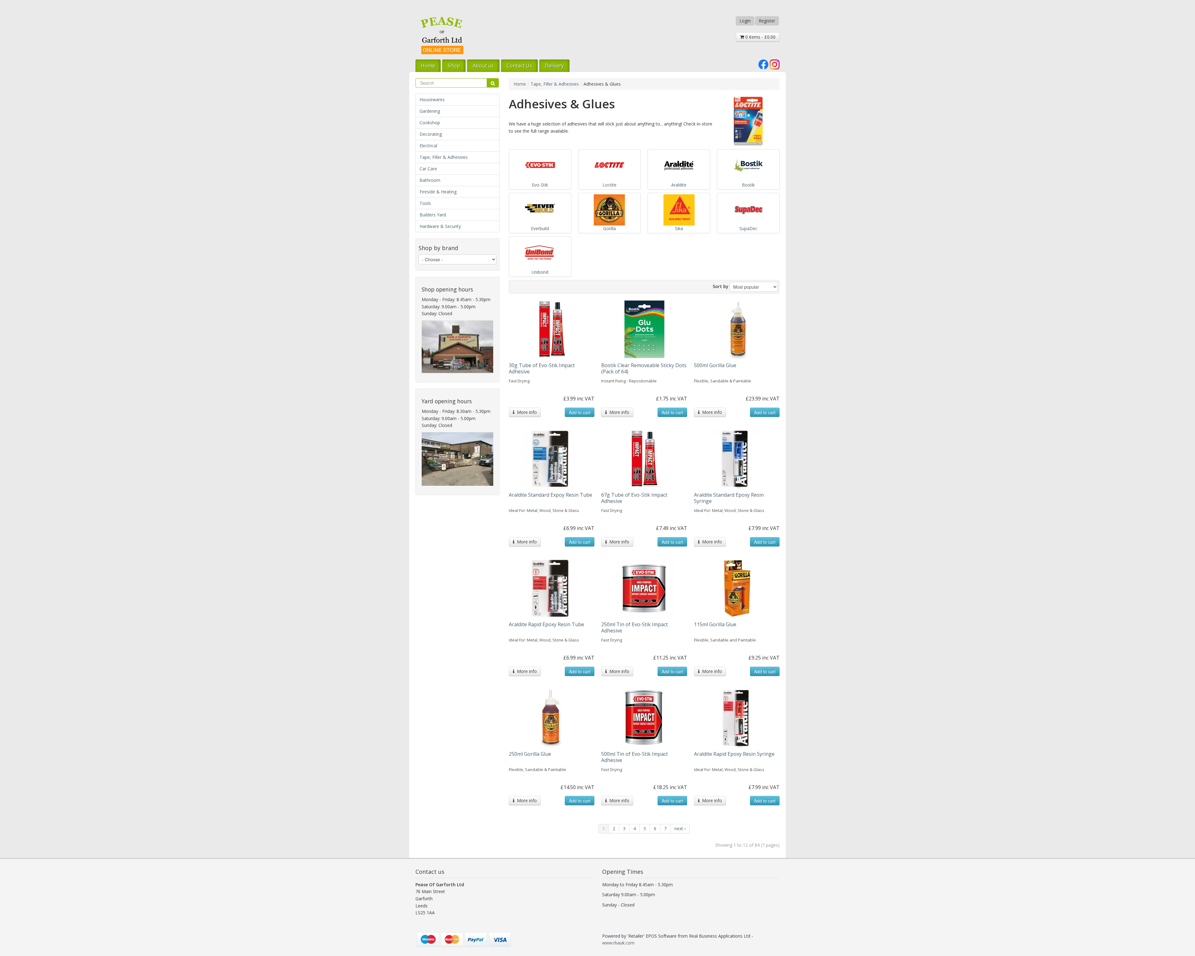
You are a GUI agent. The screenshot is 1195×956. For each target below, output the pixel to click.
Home (428, 65)
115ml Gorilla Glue (715, 624)
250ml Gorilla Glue (530, 753)
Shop (454, 65)
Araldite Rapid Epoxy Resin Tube (546, 624)
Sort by (721, 286)
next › (680, 828)
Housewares (432, 99)
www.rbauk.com (618, 943)
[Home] (441, 35)
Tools (425, 203)
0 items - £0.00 (760, 37)
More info (525, 412)
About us (483, 65)
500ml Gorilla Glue (715, 365)
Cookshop (429, 122)
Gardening (429, 111)
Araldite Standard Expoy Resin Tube (550, 494)
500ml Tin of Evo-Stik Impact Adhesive (634, 757)
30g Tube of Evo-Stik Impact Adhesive (542, 368)
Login (745, 21)
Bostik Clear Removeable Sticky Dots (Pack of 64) (644, 368)
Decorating (430, 134)
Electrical (428, 146)
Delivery (554, 65)
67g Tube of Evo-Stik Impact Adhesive (634, 497)
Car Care (428, 169)
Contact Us (519, 65)
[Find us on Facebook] (763, 64)
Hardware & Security (440, 226)
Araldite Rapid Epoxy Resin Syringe (734, 753)
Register (767, 21)
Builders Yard (432, 215)
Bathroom (429, 180)
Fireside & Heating (438, 192)
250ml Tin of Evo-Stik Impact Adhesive (634, 627)
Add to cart (579, 412)
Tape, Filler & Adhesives (443, 157)
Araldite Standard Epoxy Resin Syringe (729, 497)
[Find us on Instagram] (775, 64)
